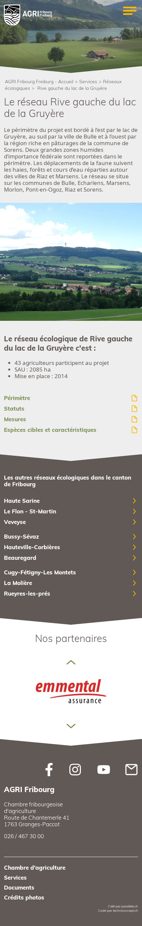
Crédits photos (24, 897)
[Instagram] (75, 769)
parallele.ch (130, 906)
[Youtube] (103, 769)
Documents (19, 887)
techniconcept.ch (125, 910)
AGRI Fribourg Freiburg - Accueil (39, 82)
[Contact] (131, 769)
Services (88, 82)
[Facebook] (49, 769)
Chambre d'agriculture (34, 867)
